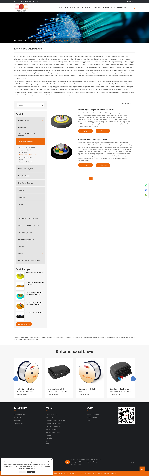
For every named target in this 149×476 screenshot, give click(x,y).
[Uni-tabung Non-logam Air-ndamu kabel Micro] (61, 121)
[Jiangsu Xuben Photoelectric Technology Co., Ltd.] (21, 8)
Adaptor (21, 190)
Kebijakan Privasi (108, 473)
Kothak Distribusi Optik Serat (28, 218)
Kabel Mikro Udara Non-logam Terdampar (94, 139)
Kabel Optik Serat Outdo (39, 40)
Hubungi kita (122, 7)
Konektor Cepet (23, 176)
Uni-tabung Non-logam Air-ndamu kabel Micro (96, 110)
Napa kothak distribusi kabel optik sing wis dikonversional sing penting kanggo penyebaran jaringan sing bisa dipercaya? (89, 390)
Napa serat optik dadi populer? (56, 390)
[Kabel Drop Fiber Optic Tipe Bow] (20, 316)
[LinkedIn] (131, 462)
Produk (80, 7)
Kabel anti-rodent (25, 157)
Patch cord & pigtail (25, 169)
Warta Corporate (93, 415)
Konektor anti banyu (25, 183)
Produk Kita (18, 420)
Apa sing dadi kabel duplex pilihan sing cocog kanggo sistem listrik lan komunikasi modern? (120, 390)
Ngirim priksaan (109, 7)
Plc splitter (21, 197)
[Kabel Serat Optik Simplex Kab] (20, 276)
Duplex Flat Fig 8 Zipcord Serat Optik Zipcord (35, 283)
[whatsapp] (134, 462)
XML (99, 473)
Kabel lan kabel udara (27, 148)
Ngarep (19, 40)
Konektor (21, 247)
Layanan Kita (18, 423)
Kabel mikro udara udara (59, 40)
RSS (94, 473)
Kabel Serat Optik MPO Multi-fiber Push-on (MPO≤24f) (34, 293)
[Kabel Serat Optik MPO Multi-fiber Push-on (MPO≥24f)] (20, 306)
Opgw (21, 160)
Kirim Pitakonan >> (103, 131)
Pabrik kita (17, 417)
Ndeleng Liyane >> (85, 131)
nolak (22, 472)
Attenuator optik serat (26, 240)
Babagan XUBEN (19, 415)
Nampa (31, 472)
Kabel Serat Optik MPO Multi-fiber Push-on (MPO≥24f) (34, 303)
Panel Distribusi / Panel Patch (29, 261)
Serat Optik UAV (24, 120)
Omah (60, 7)
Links (81, 473)
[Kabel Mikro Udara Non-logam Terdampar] (61, 151)
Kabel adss (23, 152)
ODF (19, 211)
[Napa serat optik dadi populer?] (59, 372)
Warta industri (92, 417)
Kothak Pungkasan (25, 232)
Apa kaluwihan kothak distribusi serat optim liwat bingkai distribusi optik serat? (27, 390)
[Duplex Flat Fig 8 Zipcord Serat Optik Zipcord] (20, 286)
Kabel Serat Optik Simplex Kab (35, 273)
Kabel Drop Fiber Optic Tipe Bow (35, 313)
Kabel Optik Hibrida (26, 162)
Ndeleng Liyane (23, 324)
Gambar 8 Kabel (25, 150)
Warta (87, 7)
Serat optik (22, 127)
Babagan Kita (69, 7)
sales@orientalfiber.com (31, 2)
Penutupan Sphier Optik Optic (29, 225)
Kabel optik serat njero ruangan (26, 134)
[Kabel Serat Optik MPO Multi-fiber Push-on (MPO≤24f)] (20, 296)
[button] (15, 378)
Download (96, 7)
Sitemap (88, 473)
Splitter (20, 254)
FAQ (88, 420)
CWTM (20, 204)
